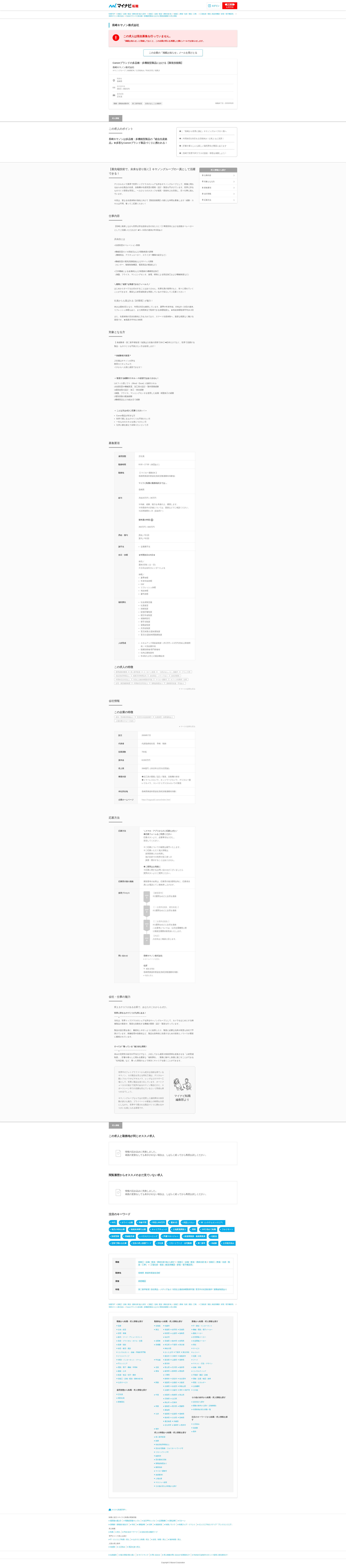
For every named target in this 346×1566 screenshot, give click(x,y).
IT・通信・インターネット (202, 1326)
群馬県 (181, 1341)
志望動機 (162, 1521)
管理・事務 (122, 1333)
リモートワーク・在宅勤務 (180, 1243)
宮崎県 (181, 1418)
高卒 (194, 1431)
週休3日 (174, 1222)
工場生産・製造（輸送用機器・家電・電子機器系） (217, 14)
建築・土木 (122, 1371)
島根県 (174, 1395)
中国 (157, 1395)
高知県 (167, 1410)
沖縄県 (176, 1421)
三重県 (167, 1375)
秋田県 (167, 1333)
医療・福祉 (122, 1345)
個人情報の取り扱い (127, 1555)
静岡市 (167, 1379)
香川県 (174, 1406)
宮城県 (181, 1330)
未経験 (214, 1243)
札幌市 (167, 1326)
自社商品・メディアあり (161, 1289)
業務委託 (121, 1402)
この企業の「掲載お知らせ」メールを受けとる (173, 53)
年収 (133, 1524)
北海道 (158, 1326)
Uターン (182, 1521)
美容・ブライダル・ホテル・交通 (130, 1341)
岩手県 (174, 1330)
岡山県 (181, 1395)
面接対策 (159, 1524)
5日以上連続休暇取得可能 (183, 1289)
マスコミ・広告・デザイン (202, 1363)
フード (195, 1360)
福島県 (181, 1333)
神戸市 (187, 1390)
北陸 (157, 1367)
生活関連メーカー (199, 1341)
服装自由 (159, 1467)
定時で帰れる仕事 (119, 1243)
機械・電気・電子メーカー (202, 1330)
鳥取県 (167, 1395)
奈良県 (174, 1386)
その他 (195, 1390)
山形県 (174, 1333)
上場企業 (159, 1479)
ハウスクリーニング (148, 1236)
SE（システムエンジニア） (212, 1222)
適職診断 (142, 1524)
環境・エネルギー (199, 1382)
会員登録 (230, 6)
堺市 (181, 1390)
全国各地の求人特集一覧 (202, 1409)
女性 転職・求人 (159, 1539)
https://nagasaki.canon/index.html (156, 800)
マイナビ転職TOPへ (119, 1510)
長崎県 (141, 1273)
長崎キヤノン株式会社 (116, 16)
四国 (157, 1406)
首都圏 (158, 1345)
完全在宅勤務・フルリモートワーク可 (169, 1448)
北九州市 (168, 1425)
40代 (114, 1222)
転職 (111, 1532)
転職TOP (112, 14)
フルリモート (227, 1229)
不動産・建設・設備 (200, 1375)
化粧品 (214, 1236)
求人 (118, 1532)
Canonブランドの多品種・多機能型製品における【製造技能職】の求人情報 (151, 16)
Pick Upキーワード (131, 1532)
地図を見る (149, 975)
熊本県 (167, 1418)
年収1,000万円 (158, 1222)
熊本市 (183, 1425)
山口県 (174, 1399)
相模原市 (182, 1356)
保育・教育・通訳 (124, 1348)
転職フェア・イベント (187, 1524)
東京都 (181, 1345)
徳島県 (167, 1406)
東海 (157, 1371)
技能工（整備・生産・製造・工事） (186, 14)
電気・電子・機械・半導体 (127, 1367)
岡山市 (167, 1402)
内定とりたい (189, 1222)
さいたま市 (169, 1352)
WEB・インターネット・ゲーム (129, 1360)
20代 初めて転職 (209, 1229)
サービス (196, 1348)
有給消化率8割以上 (162, 1445)
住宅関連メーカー (199, 1337)
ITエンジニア (122, 1363)
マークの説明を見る (188, 689)
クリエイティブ (123, 1356)
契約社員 (121, 1398)
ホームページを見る (152, 959)
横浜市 (167, 1356)
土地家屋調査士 (179, 1229)
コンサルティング (199, 1371)
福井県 (181, 1367)
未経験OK (159, 1475)
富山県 (167, 1367)
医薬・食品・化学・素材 (127, 1375)
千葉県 (174, 1345)
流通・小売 (197, 1356)
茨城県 (167, 1341)
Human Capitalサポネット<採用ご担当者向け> (211, 1555)
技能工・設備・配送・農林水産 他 (160, 14)
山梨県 (174, 1360)
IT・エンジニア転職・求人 (119, 1539)
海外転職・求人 (175, 1539)
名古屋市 (182, 1379)
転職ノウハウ (170, 1524)
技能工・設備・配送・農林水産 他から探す (131, 14)
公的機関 (196, 1386)
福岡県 (167, 1414)
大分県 (174, 1418)
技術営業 (115, 1236)
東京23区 (186, 1352)
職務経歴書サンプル (132, 1521)
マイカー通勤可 (161, 1471)
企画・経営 (122, 1330)
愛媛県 (181, 1406)
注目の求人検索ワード (142, 1243)
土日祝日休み (228, 1243)
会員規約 (113, 1555)
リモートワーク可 (162, 1452)
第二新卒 (201, 1243)
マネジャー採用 (161, 1482)
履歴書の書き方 (116, 1521)
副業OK (158, 1456)
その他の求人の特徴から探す (166, 1486)
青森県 (167, 1330)
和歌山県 (182, 1386)
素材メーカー (198, 1333)
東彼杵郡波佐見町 (152, 1273)
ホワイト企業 (127, 1222)
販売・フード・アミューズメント (130, 1337)
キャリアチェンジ (159, 1229)
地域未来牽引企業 (138, 1229)
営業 (119, 1326)
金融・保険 (197, 1367)
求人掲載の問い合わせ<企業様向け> (177, 1555)
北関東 (158, 1341)
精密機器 (142, 1281)
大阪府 (181, 1382)
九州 (157, 1414)
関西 (157, 1382)
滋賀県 (167, 1382)
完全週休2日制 (161, 1460)
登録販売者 (129, 1236)
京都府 (174, 1382)
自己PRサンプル (149, 1521)
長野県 (181, 1360)
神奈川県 (168, 1348)
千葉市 (177, 1352)
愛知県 (181, 1371)
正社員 (160, 1243)
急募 (157, 1441)
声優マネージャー (171, 1236)
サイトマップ (143, 1555)
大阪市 (174, 1390)
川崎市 (174, 1356)
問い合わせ (156, 1555)
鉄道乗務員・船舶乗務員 (194, 1236)
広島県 (167, 1399)
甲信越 (158, 1360)
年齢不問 (142, 1222)
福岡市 (176, 1425)
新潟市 (167, 1363)
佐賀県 (174, 1414)
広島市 (174, 1402)
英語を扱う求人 (134, 1547)
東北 (157, 1330)
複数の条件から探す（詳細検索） (205, 1406)
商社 (194, 1345)
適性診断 (172, 1521)
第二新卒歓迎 (144, 1289)
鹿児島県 (168, 1421)
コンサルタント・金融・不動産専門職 (132, 1352)
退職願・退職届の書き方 (119, 1524)
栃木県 (174, 1341)
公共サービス (123, 1382)
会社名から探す (198, 1402)
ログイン (215, 6)
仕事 (150, 1524)
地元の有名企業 (118, 1229)
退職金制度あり (220, 1289)
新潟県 (167, 1360)
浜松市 (174, 1379)
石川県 (174, 1367)
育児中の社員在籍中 (204, 1289)
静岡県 (174, 1371)
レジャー (196, 1352)
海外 (157, 1429)
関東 (194, 1229)
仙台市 (167, 1337)
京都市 (167, 1390)
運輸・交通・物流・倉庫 (202, 1379)
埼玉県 (167, 1345)
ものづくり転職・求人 (141, 1539)
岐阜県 (167, 1371)
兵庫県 (167, 1386)
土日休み (196, 1424)
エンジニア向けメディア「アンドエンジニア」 (216, 1524)
